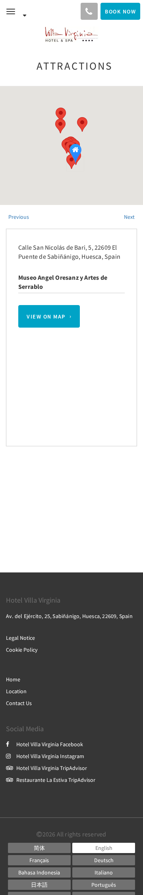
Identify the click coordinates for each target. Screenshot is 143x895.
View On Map (46, 316)
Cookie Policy (22, 649)
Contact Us (19, 703)
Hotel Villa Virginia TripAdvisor (51, 768)
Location (16, 691)
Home (13, 679)
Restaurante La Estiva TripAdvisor (55, 779)
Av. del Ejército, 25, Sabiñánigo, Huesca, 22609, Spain (69, 616)
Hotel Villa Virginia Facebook (49, 744)
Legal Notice (20, 637)
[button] (60, 114)
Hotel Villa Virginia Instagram (50, 756)
